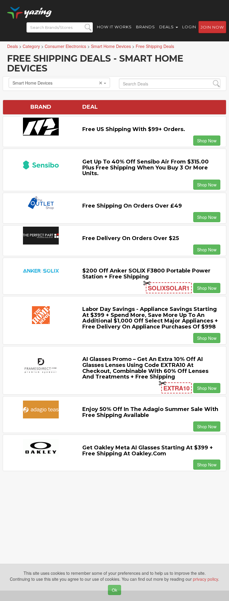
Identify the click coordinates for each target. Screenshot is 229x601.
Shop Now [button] (206, 141)
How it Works (114, 26)
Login (189, 26)
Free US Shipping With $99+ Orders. (133, 129)
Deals (167, 26)
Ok (114, 590)
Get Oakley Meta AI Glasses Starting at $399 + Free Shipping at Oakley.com (147, 450)
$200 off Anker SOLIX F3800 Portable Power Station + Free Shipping (146, 273)
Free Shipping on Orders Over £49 (132, 206)
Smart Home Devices (32, 83)
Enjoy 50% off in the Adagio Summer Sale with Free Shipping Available (150, 412)
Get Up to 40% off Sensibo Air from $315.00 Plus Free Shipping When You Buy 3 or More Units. (145, 167)
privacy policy (205, 579)
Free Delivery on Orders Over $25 (130, 238)
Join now (212, 27)
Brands (145, 26)
